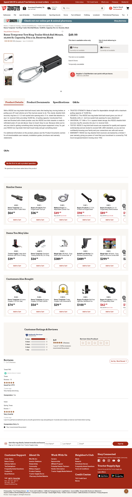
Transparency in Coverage (39, 492)
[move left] (8, 206)
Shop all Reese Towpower (11, 31)
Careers (54, 459)
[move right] (124, 206)
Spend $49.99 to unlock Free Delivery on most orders (26, 2)
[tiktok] (118, 460)
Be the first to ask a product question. (21, 163)
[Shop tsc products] (66, 21)
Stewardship (33, 464)
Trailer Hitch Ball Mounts (45, 26)
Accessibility (75, 491)
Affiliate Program (57, 464)
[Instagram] (109, 460)
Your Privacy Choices (19, 491)
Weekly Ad (124, 2)
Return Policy (9, 461)
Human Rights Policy (55, 492)
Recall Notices (9, 474)
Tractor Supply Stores (36, 474)
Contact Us (8, 471)
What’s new (105, 2)
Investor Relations (35, 461)
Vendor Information (58, 469)
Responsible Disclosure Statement (90, 491)
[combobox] (120, 361)
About (77, 459)
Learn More (55, 2)
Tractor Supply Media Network (61, 471)
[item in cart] (127, 8)
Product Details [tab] (14, 102)
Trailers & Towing (14, 26)
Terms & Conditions (82, 469)
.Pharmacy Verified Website (38, 476)
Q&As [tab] (76, 102)
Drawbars (58, 26)
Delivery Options (10, 464)
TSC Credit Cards (92, 2)
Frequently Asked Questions (14, 469)
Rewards (78, 461)
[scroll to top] (126, 491)
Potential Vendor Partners (60, 466)
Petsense (115, 2)
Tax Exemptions (10, 466)
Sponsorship (55, 461)
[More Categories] (127, 15)
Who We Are (33, 459)
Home (6, 26)
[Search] (64, 8)
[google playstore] (117, 476)
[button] (60, 2)
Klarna (77, 481)
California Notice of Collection (87, 492)
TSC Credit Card (81, 478)
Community (33, 466)
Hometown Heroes (81, 464)
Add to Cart (17, 220)
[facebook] (99, 460)
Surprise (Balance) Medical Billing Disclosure (17, 492)
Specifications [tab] (61, 102)
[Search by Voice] (102, 8)
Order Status (9, 459)
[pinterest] (104, 460)
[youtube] (114, 460)
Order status (79, 2)
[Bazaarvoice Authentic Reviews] (34, 335)
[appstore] (103, 476)
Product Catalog (35, 471)
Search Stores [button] (73, 60)
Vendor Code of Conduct (69, 492)
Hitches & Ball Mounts (29, 26)
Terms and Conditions (36, 491)
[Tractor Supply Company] (11, 8)
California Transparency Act (52, 491)
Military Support (34, 469)
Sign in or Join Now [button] (83, 75)
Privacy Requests (102, 492)
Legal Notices (66, 491)
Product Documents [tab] (38, 102)
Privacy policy (8, 491)
